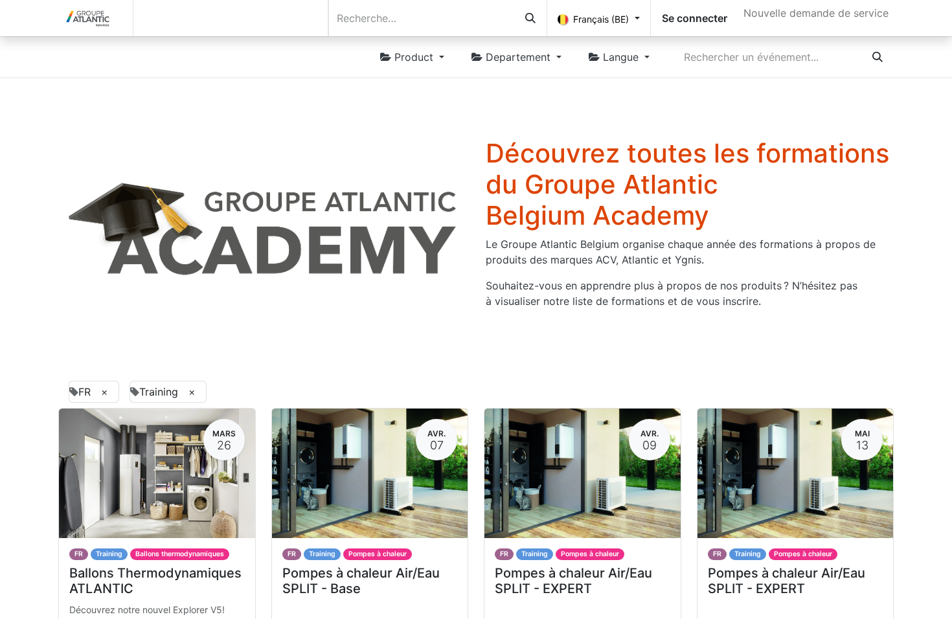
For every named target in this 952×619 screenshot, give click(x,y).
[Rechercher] (530, 18)
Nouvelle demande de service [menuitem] (816, 12)
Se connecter (694, 18)
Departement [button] (518, 57)
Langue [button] (621, 57)
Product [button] (413, 57)
